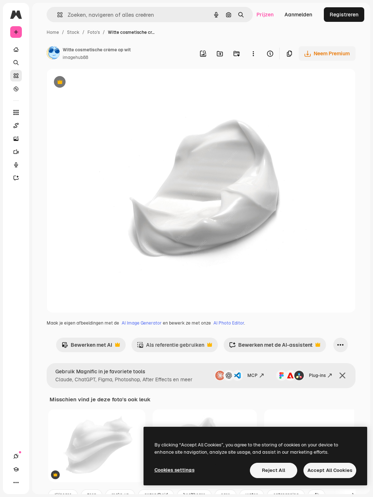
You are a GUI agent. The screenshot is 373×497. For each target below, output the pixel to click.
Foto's (93, 32)
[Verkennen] (16, 89)
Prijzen (265, 14)
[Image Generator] (16, 138)
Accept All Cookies (329, 470)
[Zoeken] (16, 62)
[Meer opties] (253, 53)
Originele (94, 82)
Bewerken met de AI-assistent (271, 347)
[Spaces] (16, 125)
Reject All (273, 470)
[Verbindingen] (16, 456)
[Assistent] (16, 178)
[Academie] (16, 469)
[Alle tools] (16, 112)
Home (53, 32)
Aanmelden (298, 14)
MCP (252, 375)
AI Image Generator (142, 323)
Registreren (344, 14)
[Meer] (16, 482)
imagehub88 (75, 57)
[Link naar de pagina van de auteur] (53, 53)
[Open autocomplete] (57, 14)
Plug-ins (317, 375)
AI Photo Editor (228, 323)
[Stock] (16, 75)
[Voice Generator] (16, 165)
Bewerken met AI (87, 347)
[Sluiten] (342, 375)
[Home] (16, 49)
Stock (73, 32)
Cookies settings (174, 470)
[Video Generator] (16, 152)
